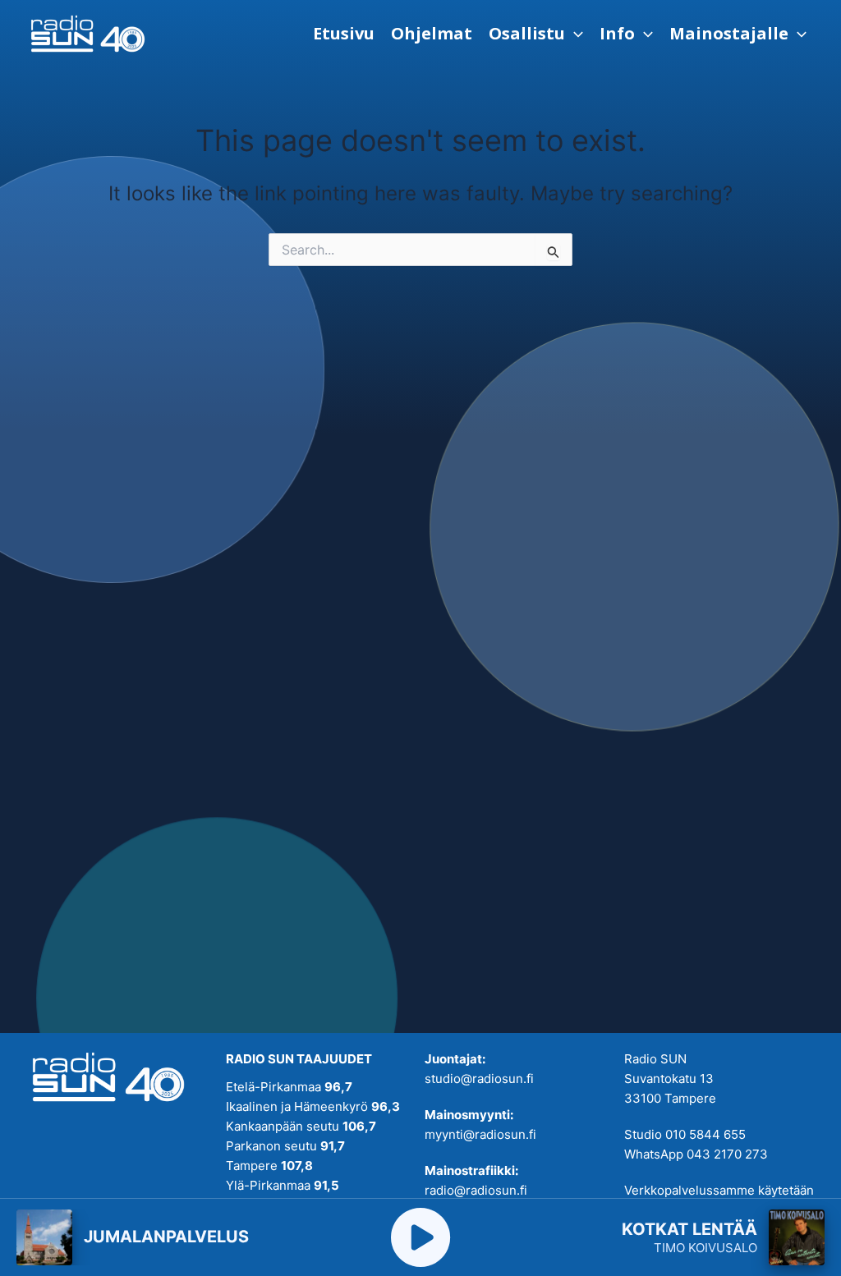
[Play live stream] (420, 1237)
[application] (574, 34)
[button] (535, 34)
